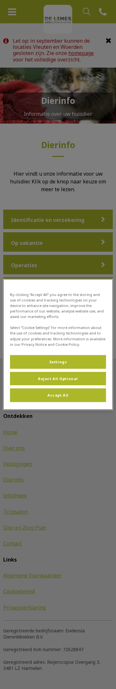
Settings (58, 361)
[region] (58, 344)
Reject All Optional (58, 378)
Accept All (58, 395)
